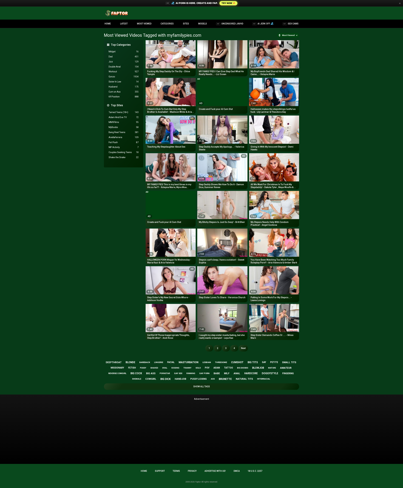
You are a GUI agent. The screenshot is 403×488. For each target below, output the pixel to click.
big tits (253, 362)
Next (243, 348)
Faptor (198, 482)
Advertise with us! (215, 471)
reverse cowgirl (117, 373)
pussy (143, 368)
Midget (124, 51)
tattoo (228, 367)
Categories (167, 23)
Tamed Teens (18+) (124, 112)
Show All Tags (201, 386)
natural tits (244, 379)
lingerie (158, 362)
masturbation (188, 362)
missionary (117, 367)
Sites (186, 23)
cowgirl (150, 379)
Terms (176, 471)
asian (216, 367)
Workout (124, 71)
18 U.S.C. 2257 (255, 471)
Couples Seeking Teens (124, 152)
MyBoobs (124, 127)
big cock (136, 373)
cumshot (237, 362)
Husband (124, 86)
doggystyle (270, 373)
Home (108, 23)
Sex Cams (291, 23)
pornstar (165, 373)
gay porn (204, 373)
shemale (136, 379)
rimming (190, 373)
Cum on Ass (124, 91)
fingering (288, 373)
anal (237, 373)
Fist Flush (124, 142)
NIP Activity (124, 147)
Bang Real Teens (124, 132)
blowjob (258, 367)
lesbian (206, 362)
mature (272, 368)
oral (164, 368)
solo (198, 368)
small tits (289, 362)
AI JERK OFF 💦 (263, 23)
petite (274, 362)
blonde (130, 362)
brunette (225, 379)
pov (207, 367)
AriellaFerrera (124, 137)
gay (264, 362)
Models (202, 23)
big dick (165, 379)
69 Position (124, 96)
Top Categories (121, 44)
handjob (180, 379)
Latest (124, 23)
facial (171, 362)
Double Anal (124, 66)
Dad (124, 56)
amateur (286, 367)
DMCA (237, 471)
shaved (154, 368)
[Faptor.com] (117, 13)
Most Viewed (144, 23)
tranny (187, 368)
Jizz (124, 61)
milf (227, 373)
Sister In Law (124, 81)
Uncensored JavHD (230, 23)
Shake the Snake (124, 157)
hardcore (251, 373)
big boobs (242, 368)
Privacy (192, 471)
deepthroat (114, 362)
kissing (175, 368)
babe (217, 373)
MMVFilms (124, 122)
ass (213, 379)
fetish (132, 367)
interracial (263, 379)
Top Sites (117, 105)
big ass (151, 373)
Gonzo (124, 76)
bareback (144, 362)
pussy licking (198, 379)
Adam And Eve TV (124, 117)
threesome (221, 362)
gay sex (178, 373)
